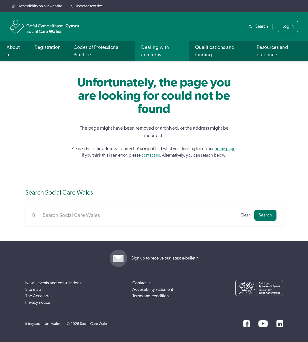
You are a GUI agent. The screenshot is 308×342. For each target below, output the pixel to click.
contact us (150, 155)
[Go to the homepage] (44, 26)
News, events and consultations (53, 283)
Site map (33, 289)
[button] (14, 51)
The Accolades (38, 296)
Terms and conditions (151, 296)
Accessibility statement (152, 289)
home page (225, 149)
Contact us (141, 283)
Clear (245, 215)
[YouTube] (263, 323)
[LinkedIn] (279, 323)
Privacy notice (37, 302)
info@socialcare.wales (42, 324)
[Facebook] (246, 323)
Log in (288, 26)
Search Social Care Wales (59, 192)
